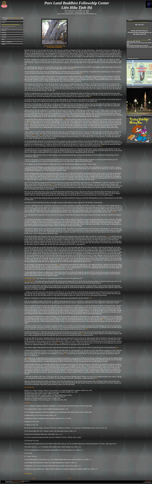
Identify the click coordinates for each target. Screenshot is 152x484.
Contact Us (21, 482)
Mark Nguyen (148, 481)
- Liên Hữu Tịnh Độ (16, 481)
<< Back (32, 478)
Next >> (70, 478)
